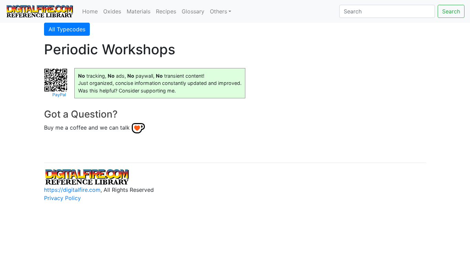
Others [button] (218, 11)
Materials (138, 11)
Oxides (112, 11)
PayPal (59, 94)
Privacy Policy (62, 198)
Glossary (193, 11)
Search (451, 11)
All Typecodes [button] (67, 29)
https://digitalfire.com (72, 189)
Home (90, 11)
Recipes (166, 11)
